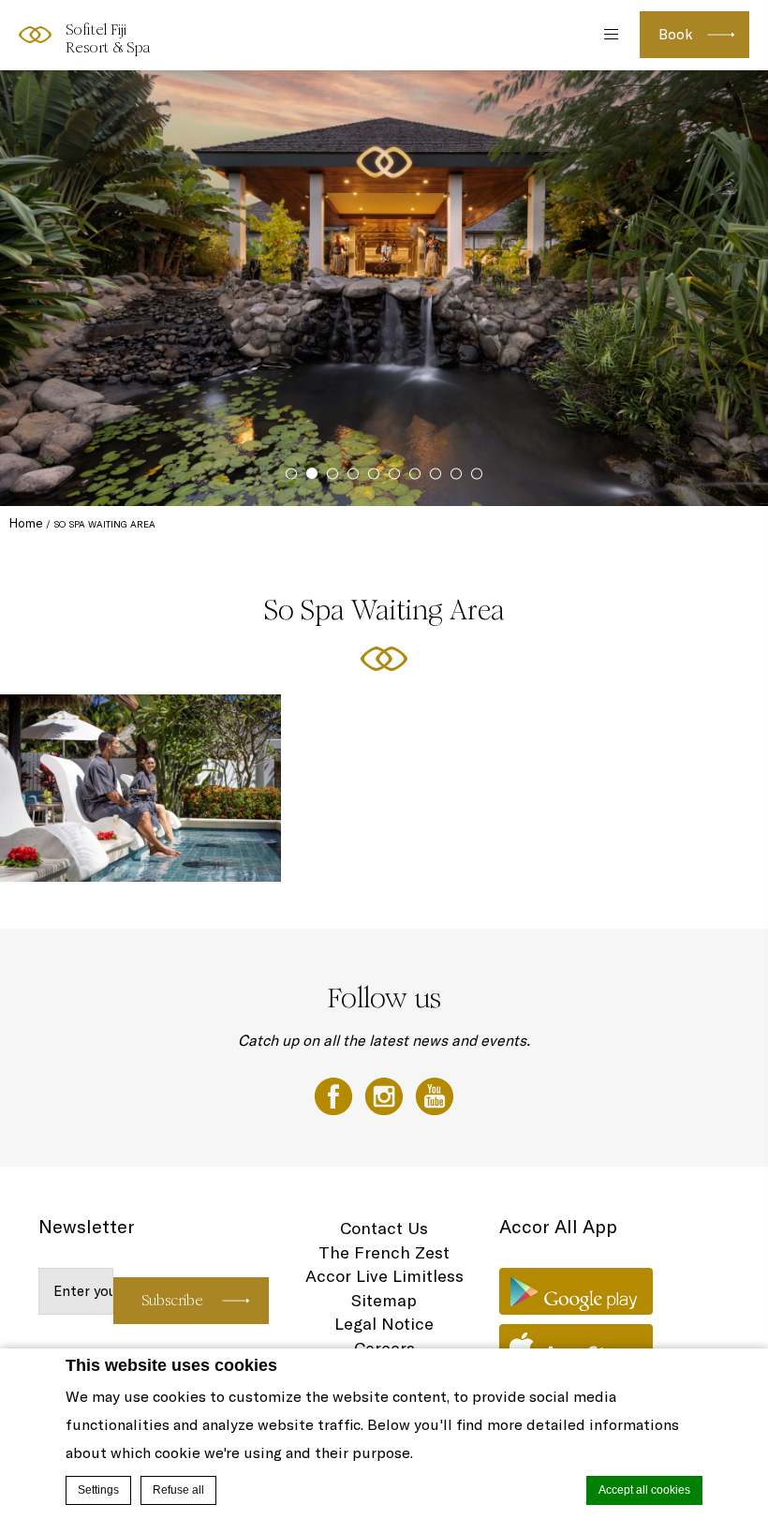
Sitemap (384, 1300)
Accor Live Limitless (384, 1276)
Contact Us (384, 1228)
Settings (98, 1490)
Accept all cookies (644, 1490)
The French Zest (384, 1252)
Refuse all (178, 1490)
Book (675, 34)
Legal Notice (384, 1323)
